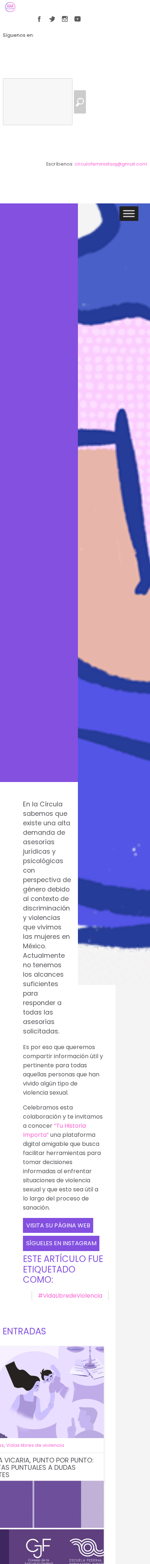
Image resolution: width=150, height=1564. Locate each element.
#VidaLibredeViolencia (70, 1295)
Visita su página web (58, 1225)
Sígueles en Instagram (61, 1243)
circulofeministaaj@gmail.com (111, 164)
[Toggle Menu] (129, 213)
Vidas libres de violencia (35, 1445)
